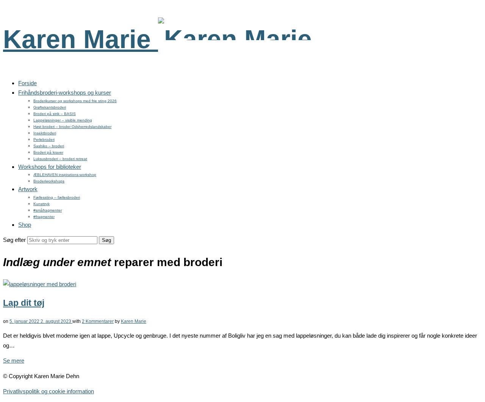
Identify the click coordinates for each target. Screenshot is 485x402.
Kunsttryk (41, 204)
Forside (27, 83)
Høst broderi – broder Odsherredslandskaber (72, 127)
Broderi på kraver (48, 152)
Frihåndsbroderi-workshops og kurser (64, 92)
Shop (24, 224)
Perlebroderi (44, 139)
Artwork (28, 189)
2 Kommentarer (98, 321)
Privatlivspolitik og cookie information (48, 391)
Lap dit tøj (23, 303)
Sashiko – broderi (48, 146)
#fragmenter (44, 217)
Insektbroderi (44, 133)
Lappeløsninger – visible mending (62, 120)
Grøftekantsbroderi (49, 107)
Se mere (13, 360)
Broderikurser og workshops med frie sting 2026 (75, 101)
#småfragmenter (47, 210)
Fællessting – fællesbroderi (56, 197)
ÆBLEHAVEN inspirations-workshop (64, 175)
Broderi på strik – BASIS (54, 114)
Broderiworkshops (48, 181)
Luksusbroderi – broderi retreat (60, 159)
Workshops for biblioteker (49, 167)
